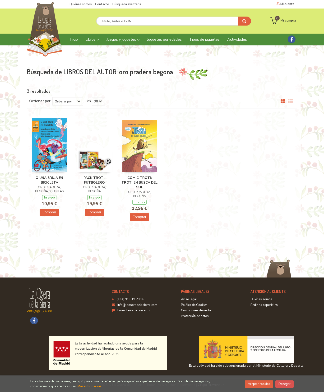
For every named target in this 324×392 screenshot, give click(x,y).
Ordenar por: (40, 101)
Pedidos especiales (264, 305)
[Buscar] (244, 21)
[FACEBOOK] (292, 39)
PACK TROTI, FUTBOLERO (94, 180)
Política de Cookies (194, 305)
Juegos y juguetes (121, 39)
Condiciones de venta (196, 310)
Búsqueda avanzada (126, 4)
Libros (91, 39)
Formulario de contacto (133, 310)
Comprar (49, 212)
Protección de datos (195, 316)
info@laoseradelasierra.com (137, 305)
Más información (89, 386)
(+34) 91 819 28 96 (130, 299)
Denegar (284, 384)
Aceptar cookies (259, 384)
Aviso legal (189, 299)
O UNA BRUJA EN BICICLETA (49, 180)
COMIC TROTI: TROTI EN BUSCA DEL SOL (139, 182)
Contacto (102, 4)
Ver (89, 101)
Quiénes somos (80, 4)
